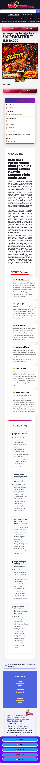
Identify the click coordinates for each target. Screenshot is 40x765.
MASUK (21, 744)
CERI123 (10, 181)
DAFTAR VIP (21, 749)
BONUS (21, 739)
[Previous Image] (3, 61)
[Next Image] (36, 61)
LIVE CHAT (21, 759)
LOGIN (11, 28)
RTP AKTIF (21, 754)
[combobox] (18, 11)
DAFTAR (29, 28)
